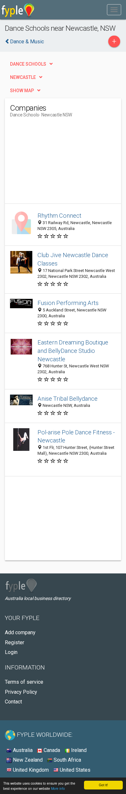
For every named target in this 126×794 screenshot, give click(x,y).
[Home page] (18, 10)
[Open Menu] (114, 9)
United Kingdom (30, 770)
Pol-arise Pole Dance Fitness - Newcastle (76, 436)
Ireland (78, 750)
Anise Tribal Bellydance (67, 398)
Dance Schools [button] (28, 64)
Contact (13, 702)
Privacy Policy (21, 692)
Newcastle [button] (23, 77)
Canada (51, 750)
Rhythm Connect (59, 215)
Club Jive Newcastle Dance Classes (72, 259)
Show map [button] (22, 90)
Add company (20, 632)
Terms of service (24, 682)
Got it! (103, 784)
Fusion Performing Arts (68, 302)
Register (14, 642)
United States (74, 770)
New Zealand (27, 760)
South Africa (66, 760)
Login (11, 652)
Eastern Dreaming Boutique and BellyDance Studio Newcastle (72, 351)
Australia (22, 750)
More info (58, 788)
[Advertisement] (58, 163)
